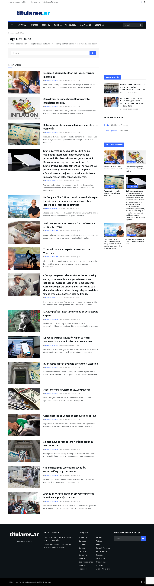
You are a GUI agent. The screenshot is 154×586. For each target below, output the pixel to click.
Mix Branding (46, 582)
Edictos (82, 558)
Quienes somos (34, 2)
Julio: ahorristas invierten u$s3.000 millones (66, 389)
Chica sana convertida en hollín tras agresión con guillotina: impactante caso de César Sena (132, 102)
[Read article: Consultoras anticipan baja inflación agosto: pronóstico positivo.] (24, 108)
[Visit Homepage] (29, 13)
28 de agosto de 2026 (68, 367)
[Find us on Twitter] (145, 2)
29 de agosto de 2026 (68, 80)
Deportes (33, 25)
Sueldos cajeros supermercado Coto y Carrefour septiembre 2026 (135, 241)
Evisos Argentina (110, 131)
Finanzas (82, 565)
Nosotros (99, 25)
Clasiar (106, 125)
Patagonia (100, 537)
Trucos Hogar (101, 562)
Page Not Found (20, 33)
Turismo (99, 565)
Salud (98, 544)
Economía (46, 25)
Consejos (82, 544)
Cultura (22, 25)
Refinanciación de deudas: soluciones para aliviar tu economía (112, 193)
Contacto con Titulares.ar (50, 2)
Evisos (16, 582)
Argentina (83, 537)
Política (57, 25)
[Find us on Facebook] (141, 2)
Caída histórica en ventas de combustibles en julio (69, 415)
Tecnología (70, 25)
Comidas (82, 541)
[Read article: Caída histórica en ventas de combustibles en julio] (24, 425)
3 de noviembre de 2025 (129, 109)
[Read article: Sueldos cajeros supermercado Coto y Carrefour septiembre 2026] (24, 232)
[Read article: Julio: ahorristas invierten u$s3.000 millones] (24, 399)
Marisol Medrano (51, 80)
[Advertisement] (125, 53)
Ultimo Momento (103, 569)
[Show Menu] (12, 25)
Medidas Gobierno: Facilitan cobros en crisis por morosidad (113, 168)
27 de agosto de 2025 (129, 92)
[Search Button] (141, 25)
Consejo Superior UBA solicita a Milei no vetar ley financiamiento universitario (132, 87)
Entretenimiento (86, 562)
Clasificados (85, 25)
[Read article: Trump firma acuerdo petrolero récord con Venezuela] (24, 258)
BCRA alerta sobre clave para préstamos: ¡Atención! (71, 363)
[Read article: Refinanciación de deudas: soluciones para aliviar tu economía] (24, 134)
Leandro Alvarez (51, 181)
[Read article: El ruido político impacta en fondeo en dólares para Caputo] (24, 321)
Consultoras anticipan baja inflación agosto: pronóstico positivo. (135, 169)
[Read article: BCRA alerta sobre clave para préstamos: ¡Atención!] (24, 373)
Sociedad (99, 555)
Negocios (83, 569)
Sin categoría (101, 551)
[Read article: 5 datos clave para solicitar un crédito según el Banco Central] (24, 451)
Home (10, 33)
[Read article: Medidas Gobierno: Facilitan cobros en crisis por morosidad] (24, 82)
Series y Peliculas (103, 548)
